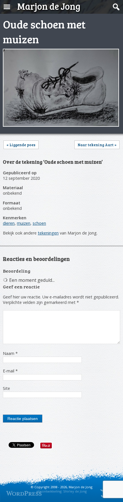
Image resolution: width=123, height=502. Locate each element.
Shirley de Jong (75, 491)
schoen (39, 223)
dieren (9, 223)
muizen (23, 223)
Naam (10, 353)
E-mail (10, 371)
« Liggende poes (21, 144)
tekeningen (48, 233)
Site (6, 388)
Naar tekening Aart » (97, 144)
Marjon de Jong (48, 6)
